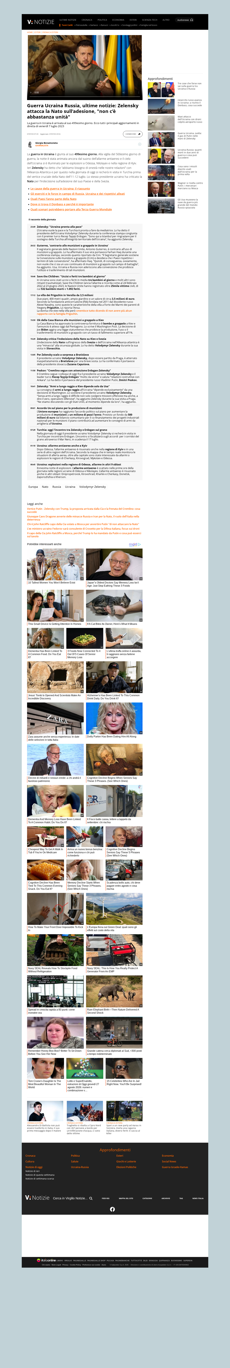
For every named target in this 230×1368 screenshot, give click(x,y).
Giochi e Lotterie (126, 1161)
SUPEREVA (187, 1261)
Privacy (65, 1265)
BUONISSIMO (176, 1261)
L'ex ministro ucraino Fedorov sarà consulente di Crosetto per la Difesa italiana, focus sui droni (83, 528)
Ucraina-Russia (80, 1167)
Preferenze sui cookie (91, 1265)
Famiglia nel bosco (148, 25)
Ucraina (70, 487)
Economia (168, 1155)
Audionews (183, 19)
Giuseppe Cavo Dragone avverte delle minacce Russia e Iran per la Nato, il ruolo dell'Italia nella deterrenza (83, 518)
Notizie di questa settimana (40, 1174)
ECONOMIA (118, 20)
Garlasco (94, 25)
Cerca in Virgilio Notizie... (70, 1198)
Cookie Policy (75, 1265)
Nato (45, 487)
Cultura (30, 1161)
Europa (33, 487)
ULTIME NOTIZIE (67, 20)
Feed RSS (105, 1198)
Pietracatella (81, 25)
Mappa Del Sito (126, 1198)
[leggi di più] (140, 144)
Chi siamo (46, 1265)
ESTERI (133, 20)
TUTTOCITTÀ (136, 1261)
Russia (56, 487)
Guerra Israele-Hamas (175, 1167)
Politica (75, 1155)
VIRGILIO (68, 1261)
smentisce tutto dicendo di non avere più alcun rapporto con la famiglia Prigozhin (84, 312)
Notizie (41, 1197)
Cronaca (30, 1155)
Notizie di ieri (33, 1171)
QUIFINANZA (164, 1261)
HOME (30, 32)
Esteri (119, 1155)
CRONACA (87, 20)
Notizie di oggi (34, 1167)
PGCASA (110, 1261)
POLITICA (102, 20)
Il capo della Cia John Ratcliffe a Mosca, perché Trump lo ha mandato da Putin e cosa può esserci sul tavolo (84, 534)
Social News (169, 1161)
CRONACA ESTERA (50, 32)
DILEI (145, 1261)
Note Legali (56, 1265)
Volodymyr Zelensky (92, 487)
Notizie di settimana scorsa (40, 1178)
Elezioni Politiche (126, 1167)
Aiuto (104, 1265)
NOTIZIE (44, 22)
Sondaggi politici (129, 25)
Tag (181, 1198)
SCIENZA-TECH (149, 20)
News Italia (198, 1198)
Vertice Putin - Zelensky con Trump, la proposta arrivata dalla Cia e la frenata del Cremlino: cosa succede (83, 510)
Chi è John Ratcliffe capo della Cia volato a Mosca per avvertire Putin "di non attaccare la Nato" (83, 524)
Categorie (147, 1198)
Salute (74, 1161)
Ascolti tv (115, 25)
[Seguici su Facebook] (112, 1210)
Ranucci (104, 25)
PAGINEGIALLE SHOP (96, 1261)
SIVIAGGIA (153, 1261)
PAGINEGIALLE (79, 1261)
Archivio (166, 1198)
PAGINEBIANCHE (122, 1261)
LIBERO (59, 1261)
